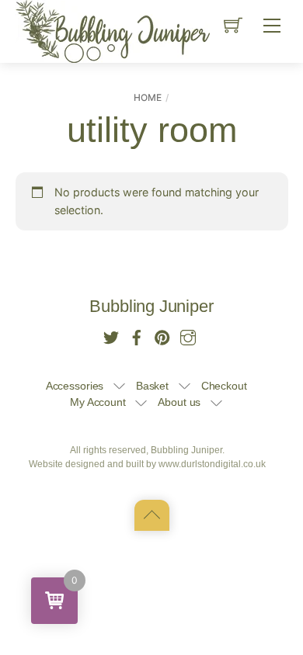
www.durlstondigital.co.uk (212, 464)
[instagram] (188, 335)
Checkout (224, 386)
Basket (152, 386)
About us (179, 402)
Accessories (75, 386)
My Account (98, 402)
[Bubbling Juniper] (113, 30)
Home (148, 97)
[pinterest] (162, 335)
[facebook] (137, 335)
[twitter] (111, 335)
